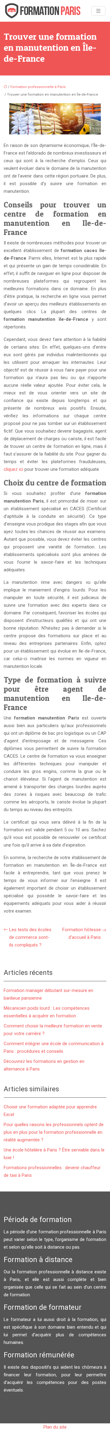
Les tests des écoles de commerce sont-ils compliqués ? (30, 937)
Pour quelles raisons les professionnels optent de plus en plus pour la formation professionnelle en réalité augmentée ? (54, 1132)
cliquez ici (13, 469)
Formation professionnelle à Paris (38, 87)
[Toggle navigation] (98, 11)
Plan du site (55, 1427)
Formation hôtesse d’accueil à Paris (81, 933)
